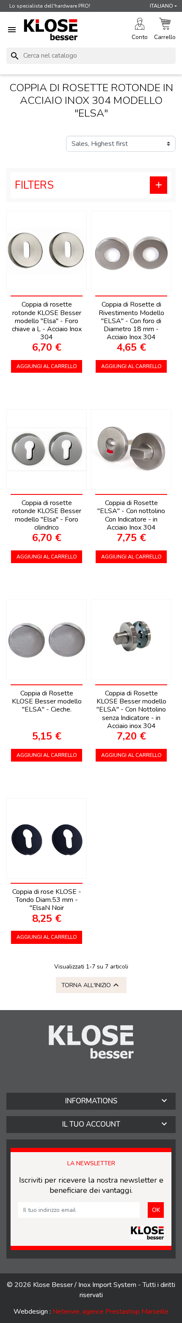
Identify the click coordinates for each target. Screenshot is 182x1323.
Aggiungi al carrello (47, 366)
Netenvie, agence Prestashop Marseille (110, 1311)
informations (91, 1101)
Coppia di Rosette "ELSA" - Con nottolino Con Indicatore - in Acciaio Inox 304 (131, 515)
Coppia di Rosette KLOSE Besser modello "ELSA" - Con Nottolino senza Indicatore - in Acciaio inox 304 (131, 710)
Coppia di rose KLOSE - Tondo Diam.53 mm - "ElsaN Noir (46, 900)
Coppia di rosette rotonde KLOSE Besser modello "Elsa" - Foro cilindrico (46, 515)
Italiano (161, 6)
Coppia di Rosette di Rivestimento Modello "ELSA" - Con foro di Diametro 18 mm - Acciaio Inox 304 (131, 321)
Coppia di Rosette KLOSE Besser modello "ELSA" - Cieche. (47, 701)
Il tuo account (91, 1124)
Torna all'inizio (91, 985)
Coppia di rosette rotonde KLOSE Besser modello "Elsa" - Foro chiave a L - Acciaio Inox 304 (47, 321)
